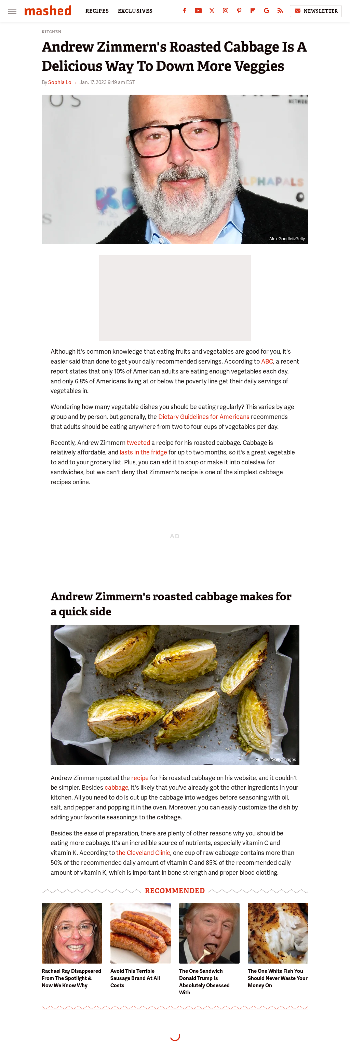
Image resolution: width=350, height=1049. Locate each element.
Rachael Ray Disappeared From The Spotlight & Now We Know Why (71, 978)
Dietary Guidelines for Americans (204, 417)
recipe (140, 778)
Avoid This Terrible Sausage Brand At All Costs (135, 978)
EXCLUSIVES (135, 11)
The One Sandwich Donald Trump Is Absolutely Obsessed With (204, 982)
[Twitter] (212, 12)
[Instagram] (225, 12)
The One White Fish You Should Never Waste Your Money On (278, 978)
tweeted (138, 443)
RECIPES (97, 11)
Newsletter (321, 11)
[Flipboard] (253, 12)
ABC (267, 361)
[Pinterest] (239, 12)
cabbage (116, 787)
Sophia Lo (59, 82)
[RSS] (280, 12)
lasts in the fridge (142, 452)
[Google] (266, 12)
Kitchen (52, 32)
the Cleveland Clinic (143, 853)
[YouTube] (198, 12)
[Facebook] (184, 12)
